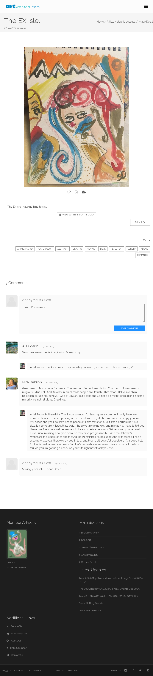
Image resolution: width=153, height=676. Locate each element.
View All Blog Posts (90, 603)
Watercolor (45, 249)
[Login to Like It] (69, 192)
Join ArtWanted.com (92, 547)
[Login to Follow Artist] (84, 192)
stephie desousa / (127, 21)
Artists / (111, 21)
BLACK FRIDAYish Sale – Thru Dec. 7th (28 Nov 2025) (108, 595)
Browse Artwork (90, 532)
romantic (142, 255)
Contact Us (17, 655)
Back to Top (16, 626)
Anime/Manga (25, 249)
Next (139, 222)
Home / (101, 21)
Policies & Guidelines (67, 670)
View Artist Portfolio (78, 214)
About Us (15, 640)
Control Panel (88, 562)
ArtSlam (37, 670)
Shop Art (86, 540)
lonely (131, 249)
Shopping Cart (19, 633)
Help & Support (18, 648)
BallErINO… (12, 562)
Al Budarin (30, 346)
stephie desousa (17, 27)
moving (91, 249)
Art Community (89, 554)
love (103, 249)
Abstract (62, 249)
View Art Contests (89, 610)
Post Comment (129, 328)
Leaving (77, 249)
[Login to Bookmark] (76, 192)
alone (144, 249)
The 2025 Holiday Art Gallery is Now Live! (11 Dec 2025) (109, 588)
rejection (116, 249)
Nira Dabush (32, 382)
